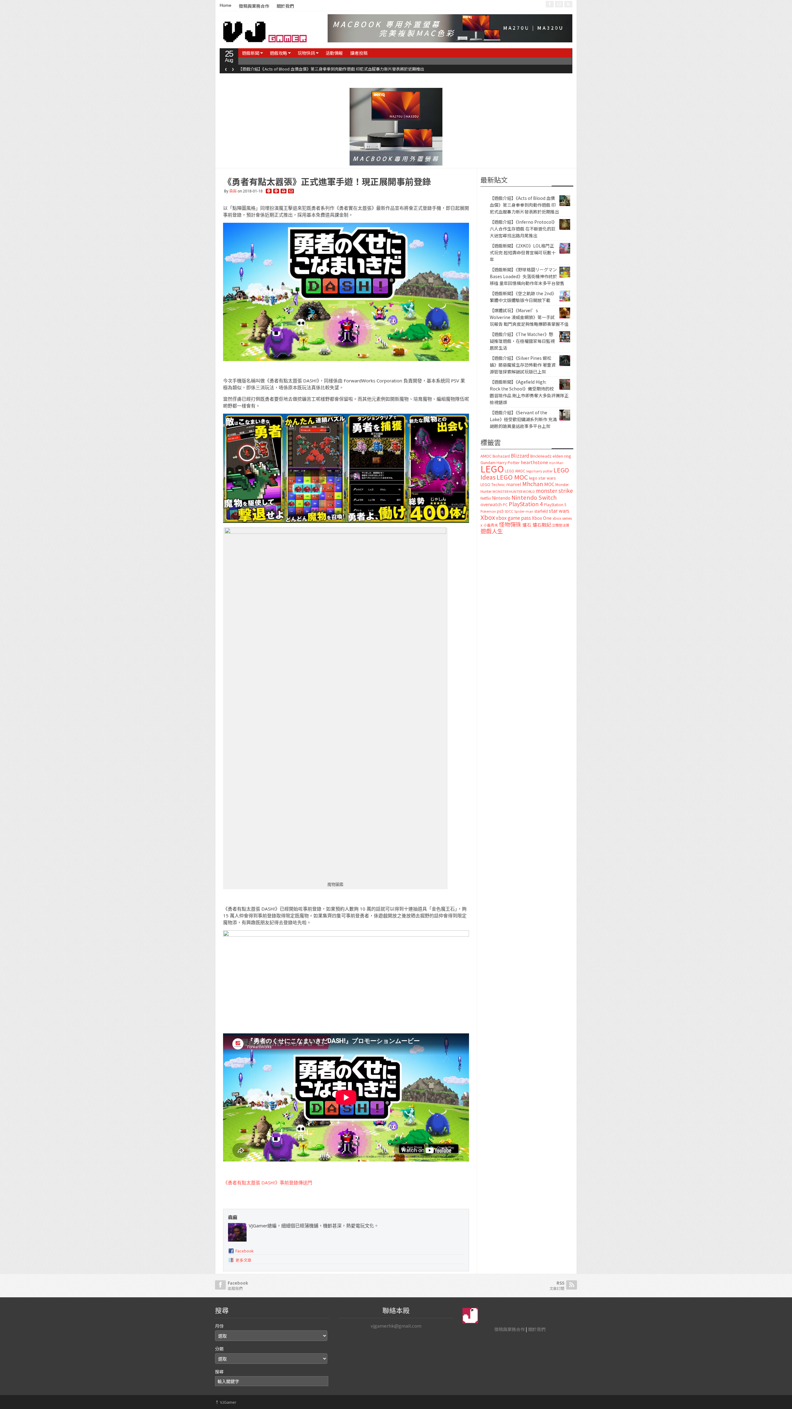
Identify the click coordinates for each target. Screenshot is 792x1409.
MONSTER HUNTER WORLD (514, 491)
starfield (541, 511)
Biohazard (501, 456)
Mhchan (532, 484)
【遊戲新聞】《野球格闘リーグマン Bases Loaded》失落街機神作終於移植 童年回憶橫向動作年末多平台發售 (527, 276)
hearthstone (534, 462)
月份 (219, 1326)
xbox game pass (513, 517)
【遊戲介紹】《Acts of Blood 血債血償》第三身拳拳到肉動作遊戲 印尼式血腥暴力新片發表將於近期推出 (524, 205)
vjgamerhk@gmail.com (396, 1325)
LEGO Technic (492, 484)
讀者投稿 (359, 53)
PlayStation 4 (526, 504)
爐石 (527, 524)
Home (225, 5)
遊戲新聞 (250, 53)
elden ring (562, 456)
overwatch (491, 504)
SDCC (509, 511)
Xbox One (542, 518)
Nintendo (501, 498)
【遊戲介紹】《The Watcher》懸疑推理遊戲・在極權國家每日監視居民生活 (522, 341)
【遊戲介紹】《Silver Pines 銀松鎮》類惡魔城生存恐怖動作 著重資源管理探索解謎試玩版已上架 (523, 365)
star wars (559, 510)
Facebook (244, 1251)
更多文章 (243, 1260)
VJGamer (225, 1402)
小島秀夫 (490, 525)
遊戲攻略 (278, 53)
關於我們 (285, 6)
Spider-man (523, 511)
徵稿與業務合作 (254, 6)
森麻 (233, 191)
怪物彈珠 (510, 524)
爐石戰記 (541, 524)
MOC (549, 484)
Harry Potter (508, 462)
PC (505, 504)
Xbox (487, 517)
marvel (513, 484)
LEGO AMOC (515, 470)
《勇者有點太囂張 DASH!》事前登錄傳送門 (267, 1182)
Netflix (485, 498)
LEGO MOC (512, 476)
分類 (219, 1349)
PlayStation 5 (555, 504)
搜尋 (219, 1371)
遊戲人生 (491, 531)
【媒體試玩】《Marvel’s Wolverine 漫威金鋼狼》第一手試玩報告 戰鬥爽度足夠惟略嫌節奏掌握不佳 (529, 317)
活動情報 (334, 53)
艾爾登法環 (560, 525)
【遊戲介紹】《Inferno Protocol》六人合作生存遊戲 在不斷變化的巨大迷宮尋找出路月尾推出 (321, 69)
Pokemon (488, 511)
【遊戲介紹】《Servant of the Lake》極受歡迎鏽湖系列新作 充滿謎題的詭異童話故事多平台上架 (523, 419)
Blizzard (520, 455)
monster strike (554, 490)
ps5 (500, 511)
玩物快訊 (306, 53)
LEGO (492, 468)
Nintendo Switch (534, 497)
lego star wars (542, 478)
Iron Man (556, 462)
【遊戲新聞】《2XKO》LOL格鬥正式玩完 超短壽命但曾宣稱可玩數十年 (523, 252)
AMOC (486, 456)
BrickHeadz (541, 456)
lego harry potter (539, 470)
